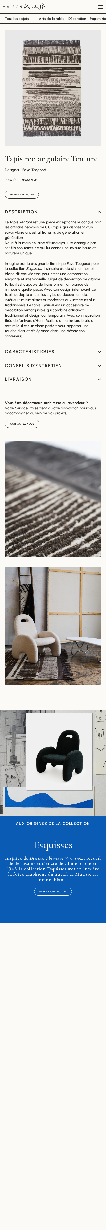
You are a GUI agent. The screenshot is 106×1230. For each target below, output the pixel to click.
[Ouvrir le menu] (100, 7)
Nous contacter (22, 194)
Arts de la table (51, 19)
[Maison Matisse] (25, 6)
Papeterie (98, 19)
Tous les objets (17, 19)
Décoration (77, 19)
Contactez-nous (22, 423)
